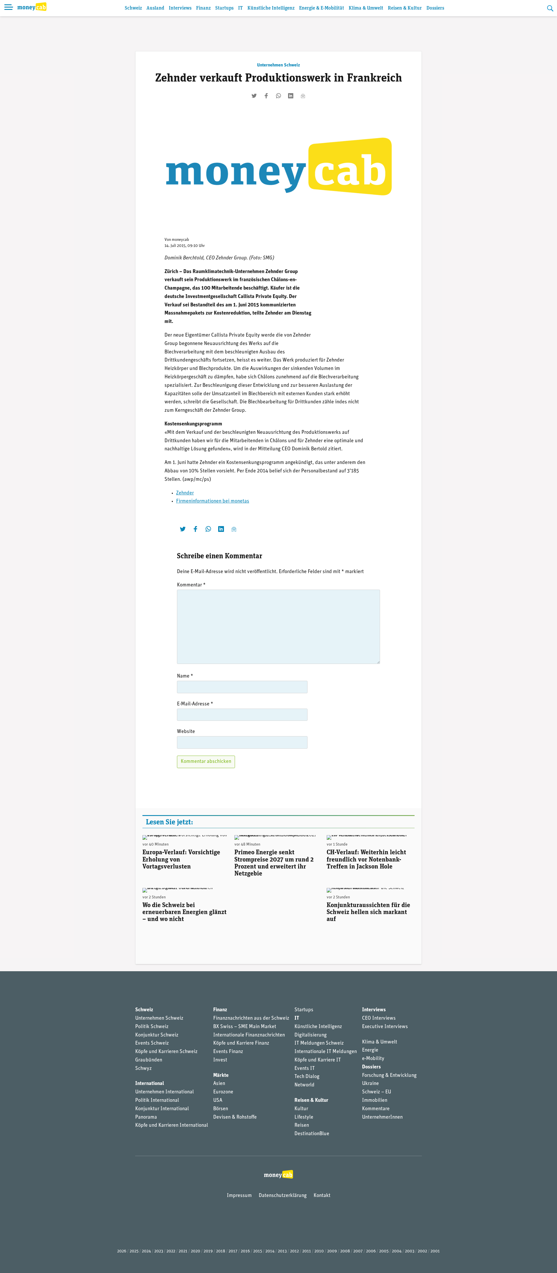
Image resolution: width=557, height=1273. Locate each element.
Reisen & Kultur (405, 8)
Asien (219, 1083)
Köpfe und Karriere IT (317, 1060)
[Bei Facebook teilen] (266, 95)
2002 (422, 1251)
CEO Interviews (379, 1018)
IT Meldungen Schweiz (319, 1043)
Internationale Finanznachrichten (249, 1035)
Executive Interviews (385, 1027)
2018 (220, 1251)
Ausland (155, 8)
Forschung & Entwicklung (389, 1075)
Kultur (301, 1109)
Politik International (157, 1100)
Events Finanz (228, 1051)
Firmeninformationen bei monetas (212, 501)
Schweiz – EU (376, 1092)
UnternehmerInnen (382, 1117)
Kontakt (322, 1195)
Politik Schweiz (152, 1027)
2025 (134, 1251)
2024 (146, 1251)
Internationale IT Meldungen (325, 1051)
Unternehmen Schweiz (278, 65)
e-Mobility (373, 1058)
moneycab (180, 240)
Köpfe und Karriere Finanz (241, 1043)
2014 (269, 1251)
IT (240, 8)
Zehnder (185, 493)
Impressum (239, 1195)
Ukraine (370, 1083)
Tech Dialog (306, 1076)
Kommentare (376, 1109)
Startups (224, 8)
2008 (345, 1251)
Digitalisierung (310, 1035)
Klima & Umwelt (366, 8)
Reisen (301, 1125)
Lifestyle (303, 1117)
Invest (220, 1060)
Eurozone (223, 1092)
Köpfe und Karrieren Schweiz (166, 1051)
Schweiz (133, 8)
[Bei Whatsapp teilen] (278, 95)
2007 (358, 1251)
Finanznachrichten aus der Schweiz (251, 1018)
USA (217, 1100)
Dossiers (435, 8)
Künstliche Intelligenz (270, 8)
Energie (370, 1050)
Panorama (146, 1117)
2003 (409, 1251)
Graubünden (148, 1060)
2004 (397, 1251)
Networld (304, 1085)
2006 (371, 1251)
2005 (383, 1251)
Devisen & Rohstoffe (235, 1117)
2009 (332, 1251)
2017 (233, 1251)
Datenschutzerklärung (283, 1195)
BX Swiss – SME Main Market (244, 1027)
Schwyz (143, 1068)
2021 (183, 1251)
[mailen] (303, 95)
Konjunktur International (162, 1109)
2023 (158, 1251)
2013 (282, 1251)
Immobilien (374, 1100)
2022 (171, 1251)
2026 (121, 1251)
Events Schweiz (152, 1043)
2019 (208, 1251)
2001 (435, 1251)
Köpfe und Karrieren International (171, 1125)
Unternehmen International (164, 1092)
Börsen (220, 1109)
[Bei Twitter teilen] (254, 95)
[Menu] (8, 8)
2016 (245, 1251)
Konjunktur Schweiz (156, 1035)
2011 (306, 1251)
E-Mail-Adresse (195, 704)
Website (186, 731)
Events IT (304, 1068)
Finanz (203, 8)
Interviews (180, 8)
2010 (319, 1251)
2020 (195, 1251)
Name (185, 676)
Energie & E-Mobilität (321, 8)
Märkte (221, 1075)
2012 (294, 1251)
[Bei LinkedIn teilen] (290, 95)
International (149, 1083)
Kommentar (191, 585)
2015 (257, 1251)
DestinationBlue (311, 1134)
